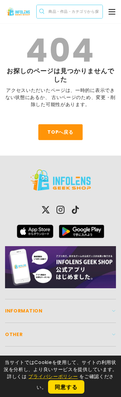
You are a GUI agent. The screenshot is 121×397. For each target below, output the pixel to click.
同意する (66, 387)
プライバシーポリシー (53, 376)
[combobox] (70, 11)
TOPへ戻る (60, 132)
